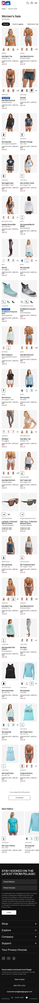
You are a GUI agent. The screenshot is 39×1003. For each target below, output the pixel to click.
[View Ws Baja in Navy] (27, 640)
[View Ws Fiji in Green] (13, 260)
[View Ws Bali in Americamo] (22, 91)
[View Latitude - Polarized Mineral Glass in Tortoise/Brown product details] (10, 502)
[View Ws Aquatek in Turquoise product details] (10, 712)
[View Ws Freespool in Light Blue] (4, 348)
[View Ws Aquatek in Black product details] (10, 122)
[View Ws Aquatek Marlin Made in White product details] (28, 205)
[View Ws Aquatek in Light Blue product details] (28, 671)
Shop (5, 924)
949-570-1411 (19, 985)
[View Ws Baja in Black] (22, 640)
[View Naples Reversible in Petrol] (13, 217)
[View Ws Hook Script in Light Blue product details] (10, 754)
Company (7, 937)
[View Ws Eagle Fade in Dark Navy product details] (10, 163)
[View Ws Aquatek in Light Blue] (32, 260)
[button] (32, 3)
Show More (19, 798)
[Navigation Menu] (36, 3)
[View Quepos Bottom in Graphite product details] (28, 754)
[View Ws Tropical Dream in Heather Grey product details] (28, 545)
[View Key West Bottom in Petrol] (32, 49)
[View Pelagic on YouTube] (8, 958)
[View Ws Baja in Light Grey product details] (28, 628)
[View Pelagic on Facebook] (14, 958)
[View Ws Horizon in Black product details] (10, 378)
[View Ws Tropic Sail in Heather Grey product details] (28, 461)
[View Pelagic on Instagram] (3, 958)
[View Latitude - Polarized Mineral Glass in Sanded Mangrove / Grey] (8, 514)
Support (6, 943)
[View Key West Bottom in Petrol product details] (28, 37)
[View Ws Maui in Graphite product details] (10, 419)
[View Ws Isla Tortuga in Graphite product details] (28, 122)
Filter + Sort (19, 998)
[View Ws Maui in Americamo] (8, 432)
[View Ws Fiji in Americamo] (8, 260)
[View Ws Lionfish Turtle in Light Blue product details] (28, 163)
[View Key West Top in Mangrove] (27, 49)
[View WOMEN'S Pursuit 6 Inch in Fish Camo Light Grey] (8, 302)
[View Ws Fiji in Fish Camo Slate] (4, 260)
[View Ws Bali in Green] (27, 91)
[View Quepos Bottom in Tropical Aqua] (32, 766)
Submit (9, 912)
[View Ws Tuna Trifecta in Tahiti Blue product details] (13, 823)
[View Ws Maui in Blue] (4, 432)
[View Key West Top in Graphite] (13, 49)
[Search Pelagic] (28, 3)
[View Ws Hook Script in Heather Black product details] (10, 671)
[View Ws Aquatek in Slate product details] (28, 378)
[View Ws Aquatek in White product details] (28, 248)
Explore (6, 930)
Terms (9, 907)
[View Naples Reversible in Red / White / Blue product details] (10, 205)
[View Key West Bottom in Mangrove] (22, 49)
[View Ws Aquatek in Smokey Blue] (22, 260)
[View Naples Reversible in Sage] (8, 217)
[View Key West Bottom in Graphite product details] (28, 586)
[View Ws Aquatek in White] (27, 390)
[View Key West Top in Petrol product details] (10, 37)
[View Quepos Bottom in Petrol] (27, 766)
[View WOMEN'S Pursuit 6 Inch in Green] (13, 302)
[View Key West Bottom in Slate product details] (28, 335)
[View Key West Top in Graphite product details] (10, 586)
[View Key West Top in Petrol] (4, 49)
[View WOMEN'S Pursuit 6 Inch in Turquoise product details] (10, 289)
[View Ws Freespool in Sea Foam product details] (10, 335)
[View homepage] (6, 3)
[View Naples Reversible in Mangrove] (4, 217)
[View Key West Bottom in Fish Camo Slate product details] (10, 461)
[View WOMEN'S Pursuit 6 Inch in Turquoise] (22, 302)
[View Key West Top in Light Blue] (8, 49)
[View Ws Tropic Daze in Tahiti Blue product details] (28, 712)
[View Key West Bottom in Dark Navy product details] (10, 78)
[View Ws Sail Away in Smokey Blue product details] (10, 545)
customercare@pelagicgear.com (19, 991)
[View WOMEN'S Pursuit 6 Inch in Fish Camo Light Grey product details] (28, 289)
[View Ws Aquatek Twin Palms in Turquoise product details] (10, 628)
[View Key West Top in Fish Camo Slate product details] (28, 419)
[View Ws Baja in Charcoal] (32, 640)
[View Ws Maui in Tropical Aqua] (13, 432)
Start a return (20, 979)
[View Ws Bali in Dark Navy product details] (28, 78)
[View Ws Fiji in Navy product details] (10, 248)
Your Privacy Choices (14, 950)
